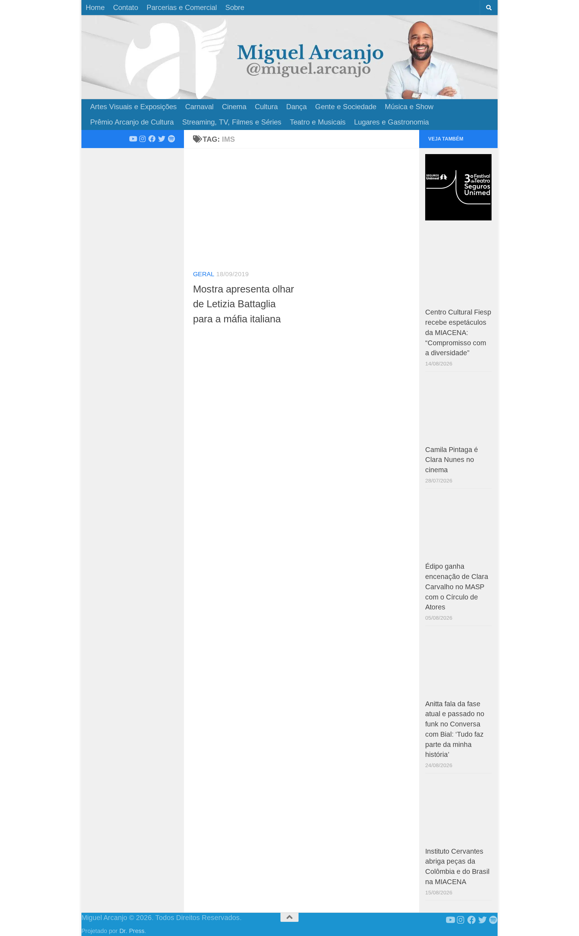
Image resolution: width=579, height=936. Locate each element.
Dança (296, 107)
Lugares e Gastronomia (391, 122)
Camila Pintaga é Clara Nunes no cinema (451, 460)
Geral (203, 273)
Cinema (234, 107)
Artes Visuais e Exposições (133, 107)
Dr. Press (131, 931)
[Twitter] (161, 138)
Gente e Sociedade (345, 107)
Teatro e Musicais (318, 122)
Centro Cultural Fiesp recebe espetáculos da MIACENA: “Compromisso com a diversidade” (458, 332)
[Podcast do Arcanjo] (171, 138)
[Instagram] (142, 138)
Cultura (266, 107)
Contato (125, 7)
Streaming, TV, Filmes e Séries (231, 122)
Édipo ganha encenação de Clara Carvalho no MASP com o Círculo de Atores (456, 587)
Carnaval (199, 107)
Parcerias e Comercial (182, 7)
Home (95, 7)
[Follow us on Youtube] (132, 138)
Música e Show (409, 107)
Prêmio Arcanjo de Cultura (132, 122)
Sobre (234, 7)
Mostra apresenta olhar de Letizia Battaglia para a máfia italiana (243, 303)
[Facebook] (152, 138)
